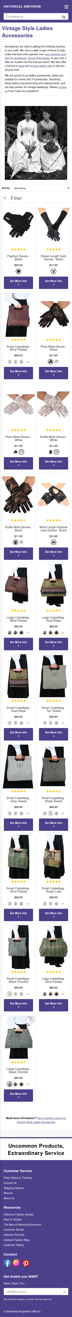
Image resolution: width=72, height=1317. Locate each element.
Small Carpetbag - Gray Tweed (18, 800)
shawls (45, 58)
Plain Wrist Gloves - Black (53, 348)
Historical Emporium (22, 6)
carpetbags (20, 58)
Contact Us (10, 1183)
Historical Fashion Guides (19, 1214)
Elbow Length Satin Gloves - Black (53, 258)
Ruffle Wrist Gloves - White (53, 438)
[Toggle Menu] (65, 6)
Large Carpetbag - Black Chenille (18, 1070)
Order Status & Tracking (18, 1177)
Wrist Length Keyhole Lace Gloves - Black (54, 529)
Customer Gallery (14, 1245)
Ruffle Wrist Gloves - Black (18, 529)
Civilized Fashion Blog (16, 1240)
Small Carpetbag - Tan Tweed (54, 709)
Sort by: (6, 188)
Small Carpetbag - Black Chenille (18, 980)
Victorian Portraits (14, 1234)
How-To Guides (13, 1219)
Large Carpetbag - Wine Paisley (18, 619)
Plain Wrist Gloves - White (18, 438)
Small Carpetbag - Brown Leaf (54, 890)
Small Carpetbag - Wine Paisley (18, 348)
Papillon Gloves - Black (18, 258)
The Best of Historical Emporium (22, 1224)
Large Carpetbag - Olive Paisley (54, 980)
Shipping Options (14, 1188)
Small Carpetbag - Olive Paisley (18, 890)
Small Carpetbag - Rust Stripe (18, 709)
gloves (32, 58)
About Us (9, 1198)
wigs (21, 66)
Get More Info (18, 281)
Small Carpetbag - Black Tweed (54, 800)
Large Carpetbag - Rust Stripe (54, 619)
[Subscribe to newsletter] (64, 1291)
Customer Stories (14, 1229)
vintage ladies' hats (41, 66)
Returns (8, 1193)
